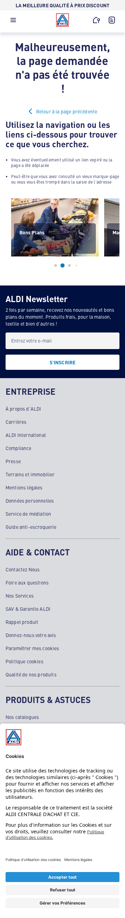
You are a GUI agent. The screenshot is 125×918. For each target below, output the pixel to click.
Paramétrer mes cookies (32, 648)
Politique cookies (24, 661)
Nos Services (20, 595)
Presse (13, 461)
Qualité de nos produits (31, 674)
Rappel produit (22, 621)
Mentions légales (24, 487)
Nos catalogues (22, 716)
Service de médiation (28, 513)
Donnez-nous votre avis (31, 634)
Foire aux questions (27, 582)
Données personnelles (30, 500)
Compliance (19, 447)
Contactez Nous (23, 569)
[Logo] (62, 20)
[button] (13, 22)
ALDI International (26, 434)
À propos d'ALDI (23, 408)
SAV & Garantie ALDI (28, 608)
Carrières (16, 421)
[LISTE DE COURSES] (112, 20)
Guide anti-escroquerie (31, 526)
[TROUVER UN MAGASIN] (96, 20)
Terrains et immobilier (30, 474)
